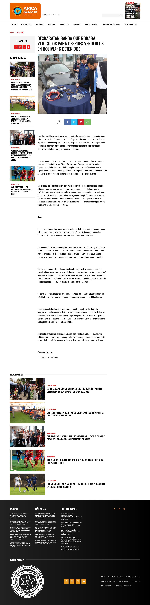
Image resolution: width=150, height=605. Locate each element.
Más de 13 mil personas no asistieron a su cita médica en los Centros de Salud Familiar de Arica (20, 544)
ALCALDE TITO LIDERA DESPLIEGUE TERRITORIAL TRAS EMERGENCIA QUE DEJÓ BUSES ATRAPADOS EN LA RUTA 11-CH (20, 529)
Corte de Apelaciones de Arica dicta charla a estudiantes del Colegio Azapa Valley (21, 120)
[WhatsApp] (87, 122)
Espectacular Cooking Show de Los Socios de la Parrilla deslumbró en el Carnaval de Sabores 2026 (131, 11)
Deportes (15, 184)
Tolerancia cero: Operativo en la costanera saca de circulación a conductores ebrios (71, 525)
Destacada (130, 3)
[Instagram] (20, 47)
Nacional (20, 32)
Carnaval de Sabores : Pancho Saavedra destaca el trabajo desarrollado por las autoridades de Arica (21, 155)
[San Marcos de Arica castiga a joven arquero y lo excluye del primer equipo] (22, 173)
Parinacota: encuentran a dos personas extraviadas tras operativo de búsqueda (20, 523)
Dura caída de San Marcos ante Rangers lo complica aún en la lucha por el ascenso (76, 485)
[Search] (120, 15)
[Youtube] (28, 47)
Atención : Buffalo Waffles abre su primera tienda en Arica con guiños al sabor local (70, 549)
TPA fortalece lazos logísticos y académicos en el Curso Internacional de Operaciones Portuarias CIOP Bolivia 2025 (71, 540)
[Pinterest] (80, 122)
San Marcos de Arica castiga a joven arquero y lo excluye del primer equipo (21, 190)
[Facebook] (16, 47)
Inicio (12, 32)
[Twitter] (24, 47)
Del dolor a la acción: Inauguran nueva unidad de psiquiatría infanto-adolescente (70, 532)
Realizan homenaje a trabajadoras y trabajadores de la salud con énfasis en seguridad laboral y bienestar (71, 516)
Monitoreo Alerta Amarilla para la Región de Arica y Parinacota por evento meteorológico (19, 516)
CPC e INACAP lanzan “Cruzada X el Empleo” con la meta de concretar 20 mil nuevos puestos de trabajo (20, 537)
